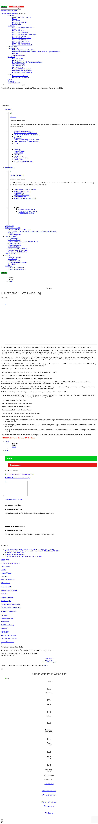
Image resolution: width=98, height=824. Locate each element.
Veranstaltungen (13, 48)
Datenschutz (49, 660)
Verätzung (49, 813)
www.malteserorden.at (7, 642)
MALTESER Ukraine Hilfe (26, 213)
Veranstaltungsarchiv (18, 55)
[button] (21, 13)
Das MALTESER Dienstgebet (21, 69)
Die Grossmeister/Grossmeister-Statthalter (26, 141)
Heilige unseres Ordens (21, 158)
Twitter (10, 279)
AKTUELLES (9, 226)
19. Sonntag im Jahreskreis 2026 (14, 554)
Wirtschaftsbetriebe (19, 151)
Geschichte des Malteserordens (21, 17)
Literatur (14, 19)
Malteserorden (12, 46)
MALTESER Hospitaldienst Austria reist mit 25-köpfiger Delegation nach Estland (29, 549)
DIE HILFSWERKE (17, 175)
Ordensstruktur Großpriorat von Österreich (27, 134)
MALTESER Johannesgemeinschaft (25, 198)
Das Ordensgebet (17, 58)
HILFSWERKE (9, 167)
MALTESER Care (18, 29)
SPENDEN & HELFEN (12, 253)
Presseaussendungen (14, 257)
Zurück (7, 441)
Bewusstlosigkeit (49, 795)
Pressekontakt (12, 259)
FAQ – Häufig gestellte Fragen (23, 161)
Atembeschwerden (49, 791)
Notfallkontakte (16, 6)
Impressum (49, 658)
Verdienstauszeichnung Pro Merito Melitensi (27, 140)
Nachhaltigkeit (18, 153)
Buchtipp (11, 81)
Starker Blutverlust (49, 802)
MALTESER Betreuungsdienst (21, 38)
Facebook (11, 278)
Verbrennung (49, 806)
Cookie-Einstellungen (49, 662)
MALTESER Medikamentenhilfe (22, 45)
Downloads (11, 264)
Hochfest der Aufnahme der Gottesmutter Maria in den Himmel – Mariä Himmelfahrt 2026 (32, 551)
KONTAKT (8, 266)
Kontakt (10, 74)
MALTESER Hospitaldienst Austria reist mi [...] (17, 478)
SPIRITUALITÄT (10, 236)
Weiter (7, 450)
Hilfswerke (11, 26)
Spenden (4, 6)
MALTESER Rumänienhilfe (21, 43)
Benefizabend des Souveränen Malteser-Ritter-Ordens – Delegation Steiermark (36, 51)
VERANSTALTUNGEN (12, 228)
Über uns (11, 15)
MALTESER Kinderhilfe (20, 31)
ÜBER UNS (8, 109)
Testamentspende (15, 465)
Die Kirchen (16, 20)
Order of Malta (5, 566)
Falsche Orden (16, 24)
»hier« (45, 665)
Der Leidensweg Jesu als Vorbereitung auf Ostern (27, 62)
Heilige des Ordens (18, 60)
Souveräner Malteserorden (9, 10)
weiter (6, 516)
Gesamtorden (18, 136)
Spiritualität (11, 57)
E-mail (10, 281)
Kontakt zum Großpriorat (20, 76)
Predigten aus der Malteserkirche (22, 72)
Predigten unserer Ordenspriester (22, 70)
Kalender (15, 53)
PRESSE (7, 255)
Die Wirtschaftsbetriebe (19, 22)
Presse (10, 79)
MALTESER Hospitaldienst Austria (23, 27)
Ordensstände (18, 138)
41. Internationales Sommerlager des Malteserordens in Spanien (24, 556)
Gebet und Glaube (17, 67)
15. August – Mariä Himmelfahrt (13, 499)
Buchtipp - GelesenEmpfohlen (17, 262)
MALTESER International (20, 39)
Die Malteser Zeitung (14, 83)
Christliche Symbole (18, 65)
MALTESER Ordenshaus (20, 32)
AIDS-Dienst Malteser (19, 36)
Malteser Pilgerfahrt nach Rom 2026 (23, 50)
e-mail (14, 447)
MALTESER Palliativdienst (20, 41)
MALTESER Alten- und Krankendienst (24, 34)
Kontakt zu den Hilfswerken (20, 77)
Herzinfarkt (49, 784)
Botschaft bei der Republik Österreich (25, 133)
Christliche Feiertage (18, 64)
